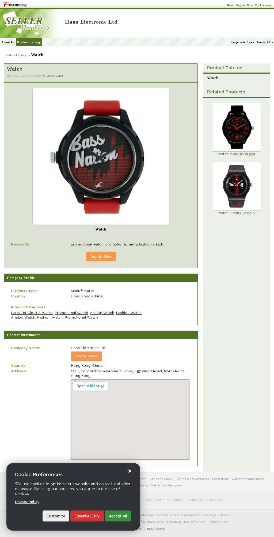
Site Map (224, 515)
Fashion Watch (129, 313)
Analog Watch (102, 313)
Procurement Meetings (199, 515)
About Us (7, 42)
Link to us (174, 522)
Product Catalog (29, 42)
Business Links (153, 522)
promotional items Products (163, 500)
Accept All (118, 516)
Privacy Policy (194, 522)
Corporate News (242, 42)
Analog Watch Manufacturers (160, 485)
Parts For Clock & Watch (32, 313)
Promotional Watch (71, 313)
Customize (56, 516)
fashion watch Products (205, 500)
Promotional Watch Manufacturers (238, 479)
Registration (144, 515)
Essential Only (87, 516)
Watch (213, 78)
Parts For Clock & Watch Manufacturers (179, 479)
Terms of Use (218, 522)
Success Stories (167, 515)
